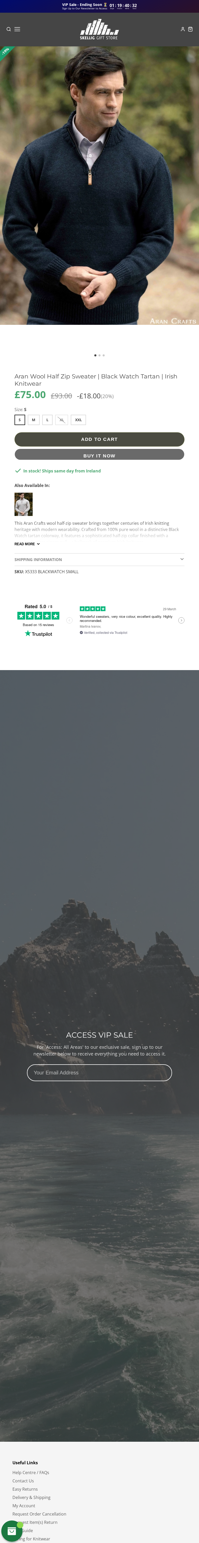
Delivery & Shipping (31, 1497)
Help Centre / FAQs (30, 1472)
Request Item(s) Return (35, 1522)
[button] (95, 355)
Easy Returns (25, 1489)
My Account (23, 1506)
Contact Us (23, 1481)
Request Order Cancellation (39, 1514)
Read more (25, 544)
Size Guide (22, 1530)
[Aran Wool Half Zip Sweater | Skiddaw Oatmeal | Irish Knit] (25, 506)
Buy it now (99, 455)
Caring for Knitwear (31, 1539)
